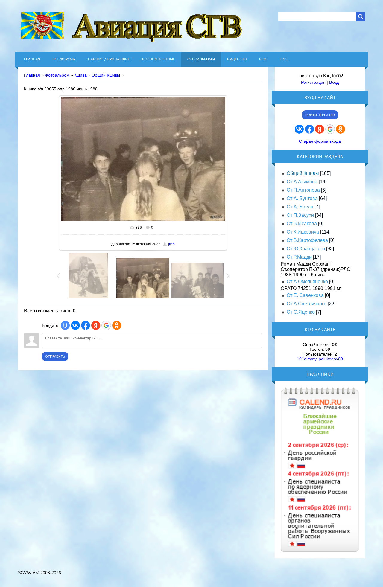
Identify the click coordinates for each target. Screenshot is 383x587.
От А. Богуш (300, 206)
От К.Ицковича (303, 231)
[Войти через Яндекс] (95, 325)
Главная (32, 75)
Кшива (80, 75)
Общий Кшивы (106, 75)
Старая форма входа (320, 141)
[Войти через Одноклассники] (116, 325)
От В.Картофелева (307, 240)
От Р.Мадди (299, 257)
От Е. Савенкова (305, 295)
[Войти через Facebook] (85, 325)
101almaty (306, 358)
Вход (334, 82)
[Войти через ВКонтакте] (75, 325)
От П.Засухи (300, 215)
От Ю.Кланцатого (306, 248)
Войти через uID (320, 115)
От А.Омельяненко (307, 281)
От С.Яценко (301, 312)
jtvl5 (171, 244)
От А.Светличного (306, 303)
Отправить (55, 356)
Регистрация (313, 82)
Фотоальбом (57, 75)
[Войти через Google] (106, 325)
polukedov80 (331, 358)
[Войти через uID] (65, 325)
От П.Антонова (303, 190)
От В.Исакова (302, 223)
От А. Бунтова (302, 198)
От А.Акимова (302, 181)
